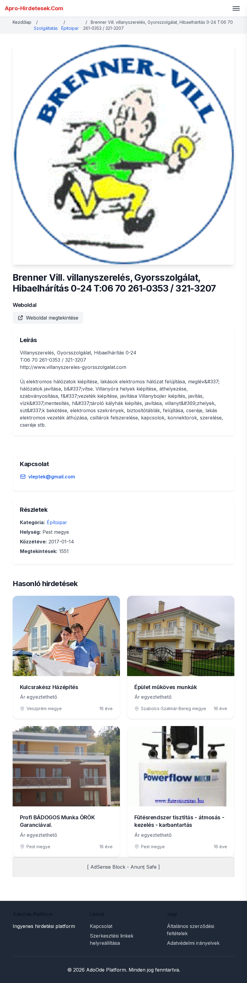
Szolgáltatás (46, 28)
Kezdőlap (22, 22)
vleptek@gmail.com (51, 477)
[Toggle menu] (236, 8)
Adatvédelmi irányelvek (193, 943)
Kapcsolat (101, 926)
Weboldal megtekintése (52, 318)
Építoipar (70, 28)
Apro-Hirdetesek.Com (34, 8)
